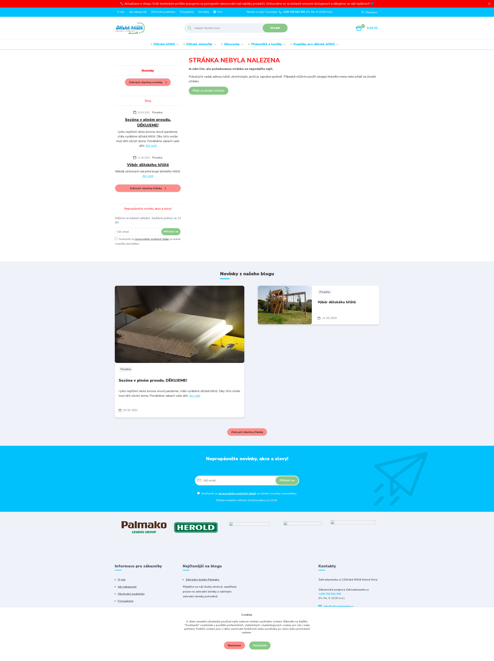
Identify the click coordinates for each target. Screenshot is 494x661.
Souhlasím (260, 645)
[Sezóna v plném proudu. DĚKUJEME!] (179, 324)
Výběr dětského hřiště (148, 164)
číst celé (151, 146)
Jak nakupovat (137, 12)
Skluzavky (232, 44)
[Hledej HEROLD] (195, 527)
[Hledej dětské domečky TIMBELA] (249, 527)
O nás (120, 12)
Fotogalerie (187, 12)
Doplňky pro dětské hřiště (314, 44)
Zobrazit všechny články (146, 188)
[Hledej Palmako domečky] (144, 527)
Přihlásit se (170, 231)
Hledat (275, 28)
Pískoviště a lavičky (266, 44)
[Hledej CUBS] (303, 527)
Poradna (157, 112)
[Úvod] (146, 28)
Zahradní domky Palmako (203, 579)
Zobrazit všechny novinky (145, 82)
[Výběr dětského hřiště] (285, 305)
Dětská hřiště (164, 44)
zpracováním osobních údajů (152, 239)
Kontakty (203, 12)
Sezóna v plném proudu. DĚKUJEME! (148, 122)
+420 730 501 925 (294, 12)
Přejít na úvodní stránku (208, 90)
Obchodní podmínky (163, 12)
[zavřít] (489, 4)
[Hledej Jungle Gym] (353, 527)
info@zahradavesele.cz (338, 606)
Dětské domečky (199, 44)
